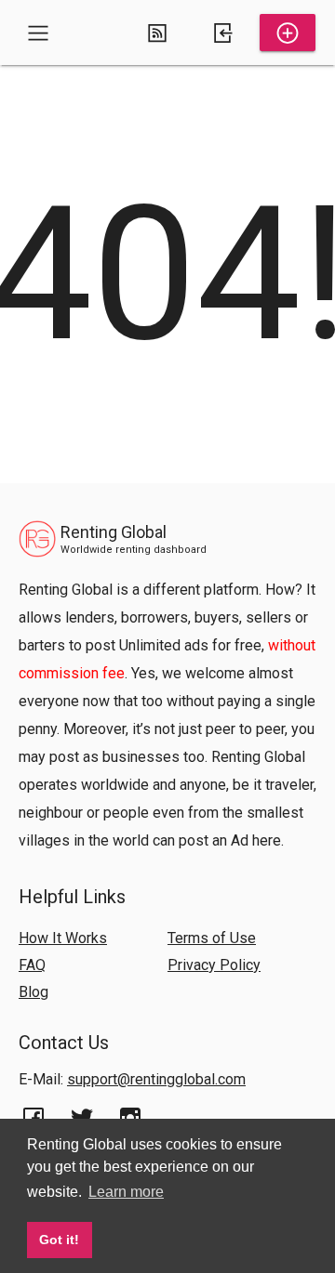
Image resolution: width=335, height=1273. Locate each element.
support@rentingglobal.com (156, 1079)
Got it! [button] (59, 1239)
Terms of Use (212, 938)
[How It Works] (157, 32)
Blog (33, 992)
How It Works (63, 938)
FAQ (32, 965)
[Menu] (38, 32)
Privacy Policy (214, 965)
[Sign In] (222, 32)
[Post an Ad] (287, 32)
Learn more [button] (126, 1192)
